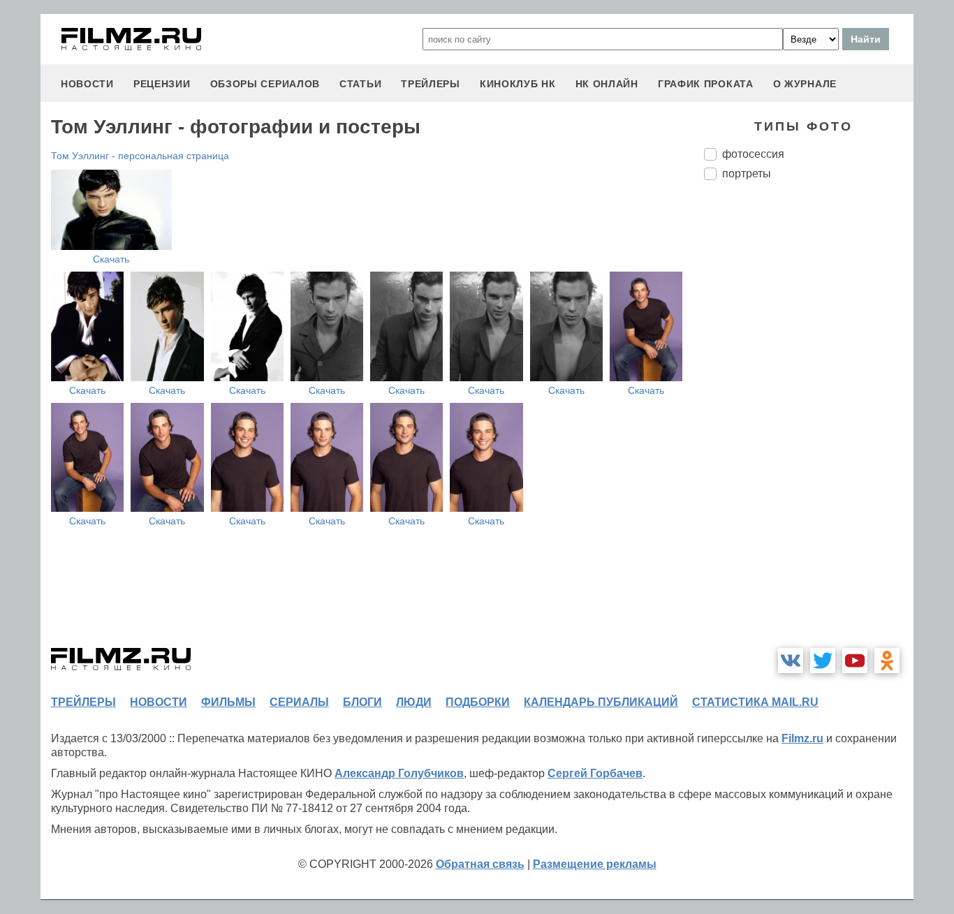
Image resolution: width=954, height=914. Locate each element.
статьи (360, 83)
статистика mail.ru (755, 702)
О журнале (805, 83)
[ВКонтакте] (790, 660)
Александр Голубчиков (399, 773)
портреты (746, 173)
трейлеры (430, 83)
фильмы (228, 702)
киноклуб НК (518, 83)
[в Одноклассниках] (887, 660)
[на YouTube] (854, 660)
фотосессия (753, 154)
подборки (478, 702)
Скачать (111, 259)
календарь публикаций (601, 702)
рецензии (162, 83)
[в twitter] (822, 660)
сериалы (299, 702)
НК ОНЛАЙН (606, 83)
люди (414, 702)
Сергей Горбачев (595, 773)
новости (87, 83)
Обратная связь (480, 864)
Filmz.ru (802, 738)
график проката (706, 83)
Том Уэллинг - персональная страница (140, 155)
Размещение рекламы (594, 864)
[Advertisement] (808, 424)
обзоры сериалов (265, 83)
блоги (362, 702)
